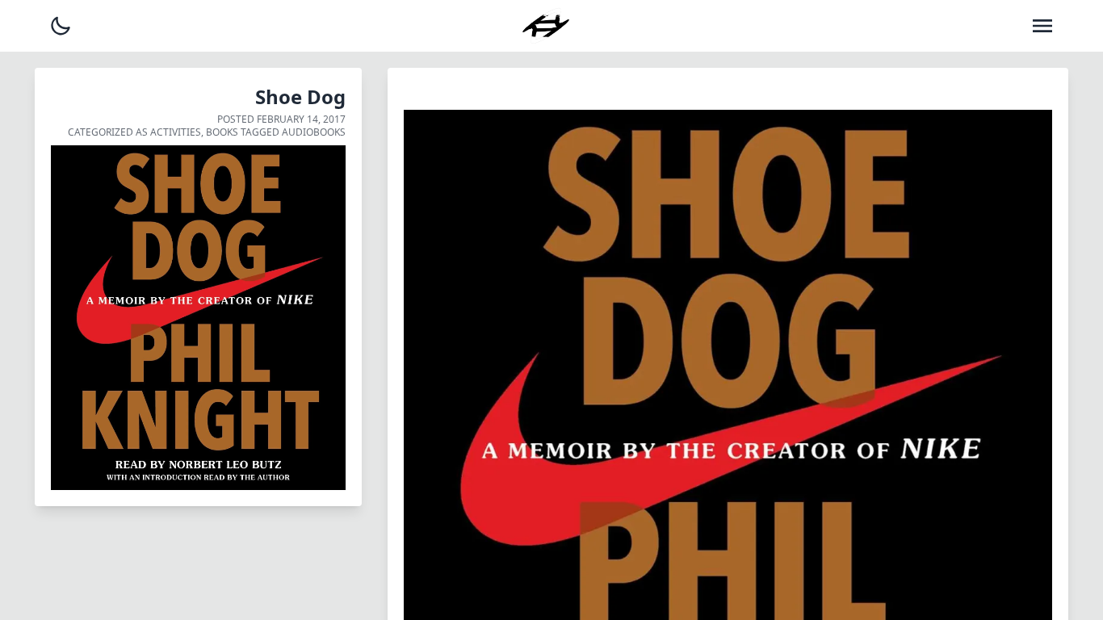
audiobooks (314, 132)
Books (222, 132)
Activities (175, 132)
